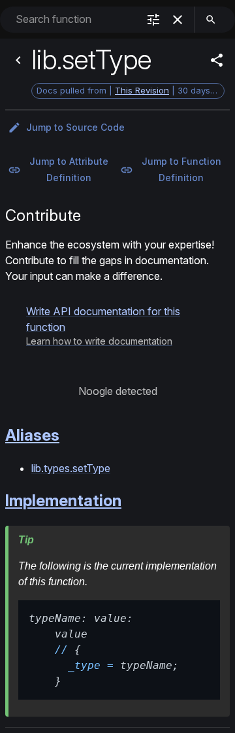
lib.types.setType (70, 468)
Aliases (32, 435)
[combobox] (75, 19)
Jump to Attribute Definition (68, 169)
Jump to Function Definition (181, 169)
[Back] (18, 60)
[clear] (177, 20)
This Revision (142, 90)
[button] (117, 325)
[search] (211, 20)
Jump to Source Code (75, 127)
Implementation (63, 500)
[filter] (153, 20)
